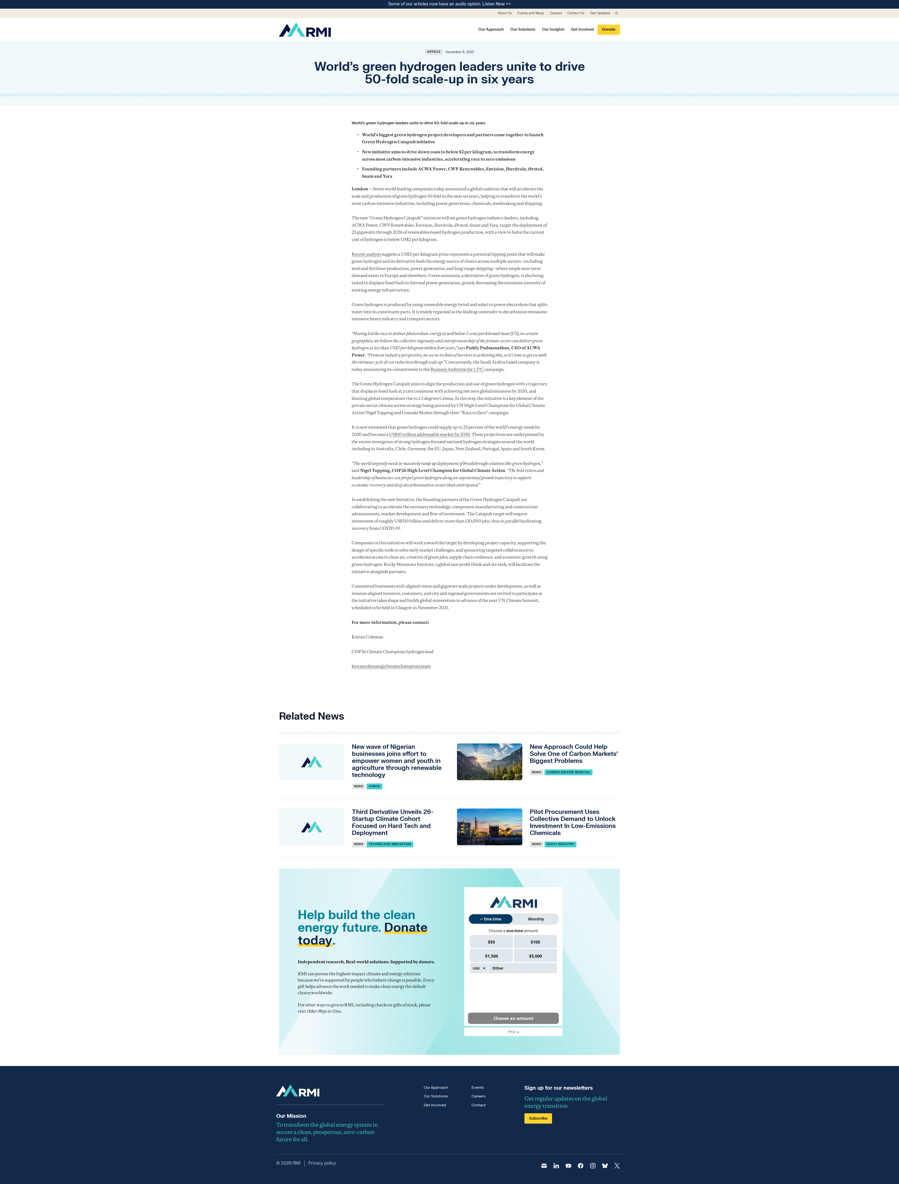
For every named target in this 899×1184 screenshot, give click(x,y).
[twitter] (617, 1165)
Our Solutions (522, 29)
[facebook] (580, 1165)
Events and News (530, 13)
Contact (479, 1105)
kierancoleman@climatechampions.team (391, 666)
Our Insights (553, 29)
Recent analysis (366, 254)
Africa (374, 786)
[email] (544, 1165)
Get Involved (582, 29)
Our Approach (491, 29)
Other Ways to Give (324, 1011)
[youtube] (568, 1165)
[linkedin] (556, 1165)
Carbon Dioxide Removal (568, 772)
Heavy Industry (560, 844)
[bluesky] (605, 1165)
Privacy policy (322, 1163)
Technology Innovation (390, 844)
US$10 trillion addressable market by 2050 (429, 434)
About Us (504, 13)
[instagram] (592, 1165)
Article (433, 52)
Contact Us (575, 13)
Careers (556, 13)
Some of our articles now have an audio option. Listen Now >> (449, 4)
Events (477, 1087)
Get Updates (600, 13)
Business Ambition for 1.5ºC (457, 369)
